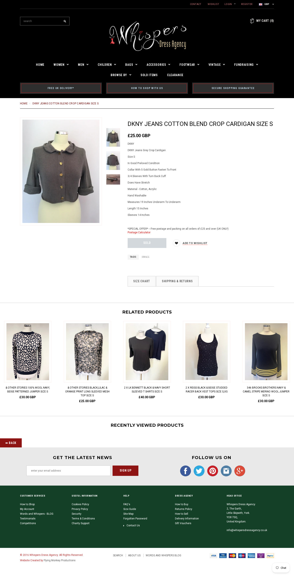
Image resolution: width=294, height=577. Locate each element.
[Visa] (213, 555)
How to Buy (181, 504)
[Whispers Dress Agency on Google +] (238, 470)
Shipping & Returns (177, 281)
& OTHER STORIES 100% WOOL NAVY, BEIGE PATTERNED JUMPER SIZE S (28, 389)
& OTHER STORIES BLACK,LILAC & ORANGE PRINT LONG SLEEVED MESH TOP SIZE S (87, 391)
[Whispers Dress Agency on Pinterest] (211, 470)
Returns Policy (183, 509)
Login (228, 4)
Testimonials (28, 518)
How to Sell (181, 513)
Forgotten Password (135, 518)
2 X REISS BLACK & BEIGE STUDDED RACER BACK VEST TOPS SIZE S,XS (206, 389)
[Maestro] (242, 555)
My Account (27, 509)
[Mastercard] (232, 555)
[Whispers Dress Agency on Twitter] (198, 470)
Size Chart (141, 281)
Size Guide (129, 509)
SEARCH (118, 555)
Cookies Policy (80, 504)
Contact (195, 4)
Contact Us (133, 525)
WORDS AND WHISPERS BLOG (163, 555)
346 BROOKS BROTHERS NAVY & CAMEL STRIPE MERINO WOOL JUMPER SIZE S (266, 391)
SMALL (146, 256)
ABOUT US (134, 555)
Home (24, 103)
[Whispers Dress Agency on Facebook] (184, 470)
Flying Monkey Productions (60, 560)
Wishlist (213, 4)
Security (76, 513)
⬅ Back (10, 443)
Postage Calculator (139, 232)
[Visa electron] (223, 555)
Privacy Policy (80, 509)
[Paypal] (270, 555)
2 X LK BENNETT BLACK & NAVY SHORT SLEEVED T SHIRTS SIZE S (147, 389)
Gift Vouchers (183, 523)
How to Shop (27, 504)
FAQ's (126, 504)
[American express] (251, 555)
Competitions (28, 523)
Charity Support (81, 523)
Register (246, 4)
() (265, 20)
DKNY (131, 143)
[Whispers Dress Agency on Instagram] (225, 470)
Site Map (128, 513)
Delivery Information (187, 518)
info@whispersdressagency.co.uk (247, 530)
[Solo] (261, 555)
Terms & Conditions (83, 518)
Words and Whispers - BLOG (36, 513)
